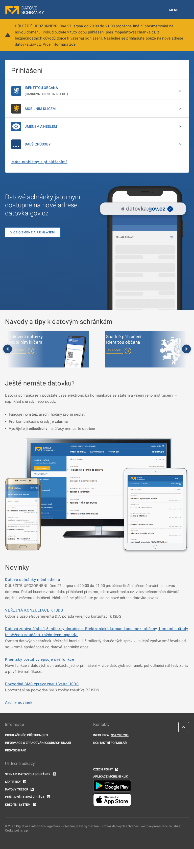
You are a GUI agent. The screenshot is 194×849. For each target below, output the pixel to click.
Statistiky (13, 782)
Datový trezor (16, 789)
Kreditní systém (18, 804)
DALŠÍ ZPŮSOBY (38, 144)
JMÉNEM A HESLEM (41, 126)
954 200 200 (120, 735)
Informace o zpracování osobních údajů (38, 743)
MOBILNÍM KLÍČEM (40, 109)
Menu (174, 10)
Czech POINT (103, 769)
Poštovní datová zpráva (24, 797)
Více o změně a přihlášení (32, 232)
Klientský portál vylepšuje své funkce (39, 659)
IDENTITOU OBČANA (46, 91)
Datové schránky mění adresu (32, 579)
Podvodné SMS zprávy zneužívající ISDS (42, 684)
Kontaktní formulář (110, 743)
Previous (7, 349)
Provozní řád (15, 750)
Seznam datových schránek (28, 774)
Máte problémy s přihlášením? (39, 162)
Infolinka (101, 735)
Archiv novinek (19, 702)
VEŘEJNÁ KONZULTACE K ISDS (34, 610)
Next (186, 349)
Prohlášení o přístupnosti (26, 735)
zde (72, 44)
